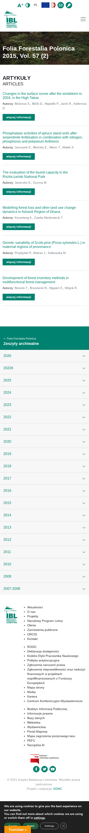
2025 (7, 380)
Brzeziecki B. (38, 288)
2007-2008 (11, 588)
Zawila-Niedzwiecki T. (48, 217)
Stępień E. (56, 288)
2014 (7, 515)
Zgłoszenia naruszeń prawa (46, 665)
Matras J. (39, 253)
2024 (7, 392)
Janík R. (66, 103)
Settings (49, 826)
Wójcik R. (71, 288)
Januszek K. (23, 147)
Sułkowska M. (57, 253)
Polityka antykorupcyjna (43, 660)
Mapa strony (35, 687)
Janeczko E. (23, 182)
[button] (45, 5)
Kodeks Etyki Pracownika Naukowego (52, 656)
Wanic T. (55, 147)
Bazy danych (36, 718)
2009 (7, 576)
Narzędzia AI (35, 745)
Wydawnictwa (36, 727)
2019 (7, 454)
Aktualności (35, 607)
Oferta (31, 625)
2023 (7, 405)
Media (31, 692)
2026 (7, 356)
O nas (31, 611)
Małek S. (68, 147)
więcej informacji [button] (18, 117)
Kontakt (32, 639)
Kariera (32, 696)
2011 (7, 552)
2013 (7, 527)
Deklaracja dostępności (43, 651)
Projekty (32, 616)
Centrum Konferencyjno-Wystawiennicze (55, 701)
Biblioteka (33, 722)
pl (36, 5)
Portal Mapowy (37, 731)
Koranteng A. (23, 217)
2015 (7, 503)
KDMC (57, 788)
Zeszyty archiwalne (21, 343)
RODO (31, 647)
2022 (7, 417)
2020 (7, 441)
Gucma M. (40, 182)
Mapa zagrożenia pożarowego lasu (51, 736)
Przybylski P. (23, 253)
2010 (7, 564)
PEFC (31, 740)
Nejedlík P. (52, 103)
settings (39, 818)
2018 (7, 466)
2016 (7, 490)
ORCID (32, 634)
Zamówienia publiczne (42, 630)
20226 (8, 368)
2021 (7, 429)
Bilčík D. (37, 103)
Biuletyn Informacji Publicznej (47, 709)
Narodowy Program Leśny (45, 620)
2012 (7, 539)
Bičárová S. (22, 103)
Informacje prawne (40, 713)
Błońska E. (40, 147)
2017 (7, 478)
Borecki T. (21, 288)
